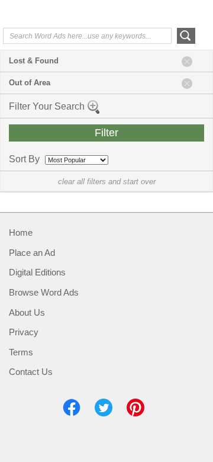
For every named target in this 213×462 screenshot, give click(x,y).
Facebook (71, 407)
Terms (21, 352)
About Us (27, 312)
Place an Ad (32, 253)
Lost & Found (34, 60)
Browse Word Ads (44, 292)
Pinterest (135, 407)
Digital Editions (37, 272)
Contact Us (31, 372)
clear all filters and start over (107, 181)
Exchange (50, 15)
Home (21, 232)
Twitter (103, 407)
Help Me (146, 13)
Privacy (23, 332)
